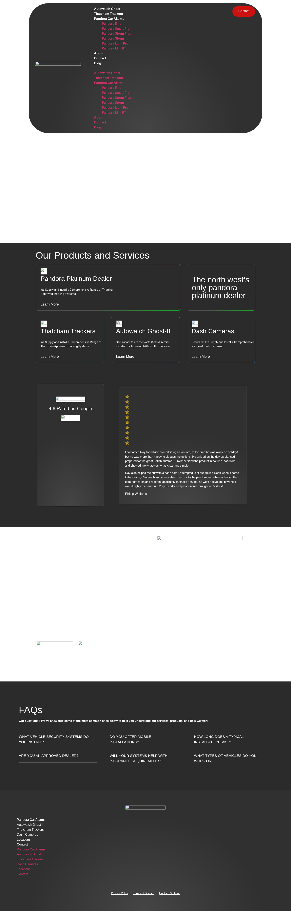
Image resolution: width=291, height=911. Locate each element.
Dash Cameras (27, 834)
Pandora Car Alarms (109, 18)
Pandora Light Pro (115, 43)
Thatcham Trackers (108, 13)
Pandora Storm (113, 38)
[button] (156, 68)
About (98, 53)
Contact (100, 58)
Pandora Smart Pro (116, 28)
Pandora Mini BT (114, 48)
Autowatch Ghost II (30, 824)
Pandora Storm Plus (116, 33)
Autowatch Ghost (107, 8)
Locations (23, 839)
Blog (97, 63)
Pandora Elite (111, 24)
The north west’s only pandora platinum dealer (220, 287)
